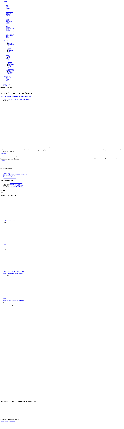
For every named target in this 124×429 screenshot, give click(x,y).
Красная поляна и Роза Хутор (9, 175)
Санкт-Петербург (9, 35)
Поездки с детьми (9, 81)
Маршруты (5, 74)
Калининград (9, 21)
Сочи (7, 36)
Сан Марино (11, 66)
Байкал (7, 9)
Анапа (7, 7)
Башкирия (8, 10)
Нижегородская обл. (10, 31)
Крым (7, 26)
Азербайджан (11, 44)
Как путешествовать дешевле (9, 246)
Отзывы (7, 80)
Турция (9, 52)
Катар (9, 48)
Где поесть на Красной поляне (9, 178)
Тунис (9, 57)
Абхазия (10, 43)
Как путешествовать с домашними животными (13, 300)
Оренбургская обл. (10, 34)
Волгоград (8, 14)
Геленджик (8, 15)
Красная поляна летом (15, 184)
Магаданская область (10, 28)
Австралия (8, 41)
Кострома (8, 23)
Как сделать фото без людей (9, 220)
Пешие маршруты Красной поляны (11, 176)
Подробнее (3, 160)
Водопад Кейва (6, 173)
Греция (9, 60)
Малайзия (10, 50)
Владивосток (8, 13)
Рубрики (2, 192)
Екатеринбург (9, 16)
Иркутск (7, 19)
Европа (7, 58)
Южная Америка (9, 72)
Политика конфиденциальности (8, 421)
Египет (9, 56)
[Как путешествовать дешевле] (20, 242)
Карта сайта (5, 85)
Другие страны (6, 40)
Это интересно (9, 83)
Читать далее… (4, 153)
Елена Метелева (6, 187)
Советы (4, 2)
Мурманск (8, 30)
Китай (9, 49)
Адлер (7, 5)
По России (5, 3)
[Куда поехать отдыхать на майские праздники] (20, 269)
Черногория (10, 69)
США (9, 71)
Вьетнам (10, 45)
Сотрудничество (6, 84)
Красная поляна (9, 24)
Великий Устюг (9, 12)
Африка (7, 55)
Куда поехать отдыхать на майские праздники (13, 273)
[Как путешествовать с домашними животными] (20, 296)
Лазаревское (8, 27)
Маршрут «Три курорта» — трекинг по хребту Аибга (15, 174)
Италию (117, 147)
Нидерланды (11, 64)
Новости (7, 78)
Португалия (10, 65)
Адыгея (7, 6)
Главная (5, 1)
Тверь (7, 38)
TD (4, 186)
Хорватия (10, 67)
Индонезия (10, 46)
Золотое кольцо (9, 17)
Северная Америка (10, 70)
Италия (9, 63)
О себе (7, 79)
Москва (7, 29)
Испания (10, 62)
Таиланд (10, 51)
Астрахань (8, 8)
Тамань (7, 37)
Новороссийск (9, 33)
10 (3, 101)
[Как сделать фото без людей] (20, 215)
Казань (7, 20)
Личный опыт (9, 77)
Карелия (7, 22)
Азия (7, 42)
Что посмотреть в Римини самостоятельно (16, 96)
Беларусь (10, 59)
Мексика (10, 73)
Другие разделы (6, 76)
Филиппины (11, 53)
